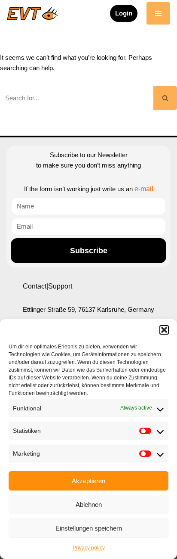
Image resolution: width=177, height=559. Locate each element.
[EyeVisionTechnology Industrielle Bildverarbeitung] (34, 13)
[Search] (165, 98)
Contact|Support (47, 286)
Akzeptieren (88, 480)
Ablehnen (89, 504)
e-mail (143, 189)
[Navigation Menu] (158, 13)
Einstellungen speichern (88, 528)
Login (123, 13)
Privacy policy (89, 548)
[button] (164, 330)
